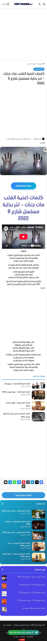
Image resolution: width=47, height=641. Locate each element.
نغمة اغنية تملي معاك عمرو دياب (33, 608)
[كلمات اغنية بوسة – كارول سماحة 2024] (38, 405)
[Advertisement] (23, 34)
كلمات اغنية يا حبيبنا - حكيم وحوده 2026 (31, 577)
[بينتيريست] (23, 482)
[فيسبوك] (41, 482)
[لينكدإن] (32, 482)
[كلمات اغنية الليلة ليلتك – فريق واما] (38, 385)
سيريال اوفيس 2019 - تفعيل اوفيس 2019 (31, 600)
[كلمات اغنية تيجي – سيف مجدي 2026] (38, 514)
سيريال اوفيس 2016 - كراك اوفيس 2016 (32, 584)
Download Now (23, 186)
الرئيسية (40, 64)
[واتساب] (14, 482)
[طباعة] (23, 486)
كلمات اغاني (31, 64)
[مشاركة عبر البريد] (5, 482)
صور (7, 633)
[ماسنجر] (19, 482)
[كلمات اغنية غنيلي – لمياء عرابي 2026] (38, 535)
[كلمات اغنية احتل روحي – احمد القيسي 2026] (38, 546)
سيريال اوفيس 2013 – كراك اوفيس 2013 (32, 592)
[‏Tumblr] (28, 482)
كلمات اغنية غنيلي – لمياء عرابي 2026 (16, 532)
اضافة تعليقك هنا (24, 495)
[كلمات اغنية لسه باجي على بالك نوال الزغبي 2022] (38, 416)
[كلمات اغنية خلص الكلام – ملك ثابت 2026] (38, 524)
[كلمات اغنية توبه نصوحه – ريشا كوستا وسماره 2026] (38, 557)
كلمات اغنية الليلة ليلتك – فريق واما (17, 384)
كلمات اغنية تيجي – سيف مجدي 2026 (16, 511)
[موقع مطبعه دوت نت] (23, 4)
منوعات (22, 636)
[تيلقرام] (10, 482)
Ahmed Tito (37, 139)
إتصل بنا (16, 636)
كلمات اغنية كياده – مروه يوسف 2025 (16, 392)
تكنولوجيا (30, 636)
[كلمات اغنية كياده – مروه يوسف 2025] (38, 394)
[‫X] (37, 482)
